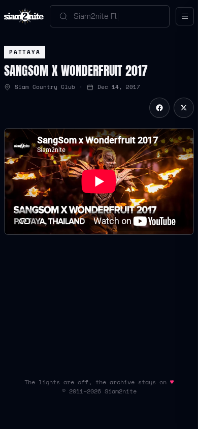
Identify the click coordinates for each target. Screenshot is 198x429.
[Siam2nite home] (24, 16)
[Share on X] (184, 108)
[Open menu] (185, 16)
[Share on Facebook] (159, 108)
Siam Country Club (45, 87)
